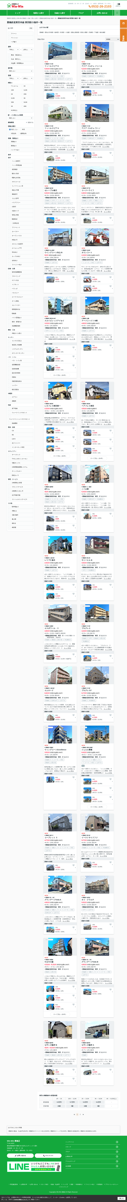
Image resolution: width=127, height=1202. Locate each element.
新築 (72, 1184)
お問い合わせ (102, 13)
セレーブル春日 (51, 190)
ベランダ (14, 288)
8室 (98, 1106)
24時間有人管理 (17, 482)
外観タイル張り (17, 333)
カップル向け (16, 256)
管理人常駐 (15, 215)
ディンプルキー (17, 471)
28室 (59, 1106)
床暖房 (14, 401)
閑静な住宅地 (16, 177)
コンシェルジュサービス (19, 499)
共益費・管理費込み (17, 63)
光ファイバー (16, 443)
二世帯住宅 (15, 223)
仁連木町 (52, 558)
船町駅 (57, 32)
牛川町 (51, 64)
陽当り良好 (15, 173)
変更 (31, 28)
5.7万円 (72, 1102)
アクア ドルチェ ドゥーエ (92, 66)
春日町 (51, 188)
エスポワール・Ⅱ (52, 628)
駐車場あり (15, 506)
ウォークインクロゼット (19, 412)
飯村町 (51, 1043)
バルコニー (15, 293)
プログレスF (87, 690)
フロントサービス (17, 487)
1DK (12, 90)
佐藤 (88, 318)
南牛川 (51, 835)
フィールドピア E (52, 66)
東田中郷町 (90, 747)
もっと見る (70, 87)
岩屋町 (51, 626)
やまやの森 (49, 962)
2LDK (13, 98)
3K (24, 98)
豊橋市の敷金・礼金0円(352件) (18, 1131)
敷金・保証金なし (16, 55)
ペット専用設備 (17, 165)
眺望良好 (14, 219)
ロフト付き (15, 280)
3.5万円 (59, 1102)
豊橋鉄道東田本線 (51, 73)
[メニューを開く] (117, 13)
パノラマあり (15, 150)
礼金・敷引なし (16, 59)
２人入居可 (15, 198)
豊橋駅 (41, 32)
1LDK (25, 90)
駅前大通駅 (84, 32)
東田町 (51, 403)
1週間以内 (23, 133)
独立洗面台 (15, 389)
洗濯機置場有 (16, 326)
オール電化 (15, 301)
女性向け (14, 260)
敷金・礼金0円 (55, 1184)
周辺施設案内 (14, 1184)
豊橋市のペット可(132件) (58, 1131)
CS (13, 430)
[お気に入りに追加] (73, 94)
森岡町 (51, 487)
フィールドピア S (52, 128)
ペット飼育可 (16, 161)
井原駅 (62, 32)
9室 (72, 1106)
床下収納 (14, 408)
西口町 (88, 558)
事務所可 (14, 194)
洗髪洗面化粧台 (17, 381)
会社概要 (68, 1166)
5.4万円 (85, 1102)
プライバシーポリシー (111, 1184)
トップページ (69, 1142)
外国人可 (14, 240)
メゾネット (15, 284)
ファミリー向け (17, 264)
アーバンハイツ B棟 (90, 321)
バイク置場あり (17, 317)
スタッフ (68, 1147)
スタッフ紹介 (44, 1184)
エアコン (14, 397)
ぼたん (47, 489)
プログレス (86, 628)
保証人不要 (15, 190)
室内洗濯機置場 (17, 272)
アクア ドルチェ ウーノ (91, 128)
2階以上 (14, 511)
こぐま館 (85, 489)
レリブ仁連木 (50, 560)
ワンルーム (14, 86)
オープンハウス (17, 235)
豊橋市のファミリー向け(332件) (39, 1131)
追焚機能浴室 (16, 364)
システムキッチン (17, 349)
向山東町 (52, 250)
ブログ (81, 13)
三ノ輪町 (89, 487)
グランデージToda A (53, 900)
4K (12, 106)
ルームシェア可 (17, 248)
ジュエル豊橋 (87, 750)
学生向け (14, 252)
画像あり (14, 141)
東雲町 (51, 959)
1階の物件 (15, 515)
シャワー (14, 385)
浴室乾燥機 (15, 369)
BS (13, 435)
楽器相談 (14, 169)
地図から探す (38, 13)
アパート (14, 33)
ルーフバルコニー (17, 297)
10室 (85, 1106)
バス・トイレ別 (17, 360)
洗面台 (14, 377)
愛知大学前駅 (49, 32)
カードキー (15, 231)
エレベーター (16, 305)
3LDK (25, 102)
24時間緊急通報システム (19, 467)
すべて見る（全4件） (60, 375)
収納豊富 (14, 423)
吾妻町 (51, 747)
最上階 (14, 519)
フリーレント (16, 227)
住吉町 (88, 250)
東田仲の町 (53, 318)
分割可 (14, 206)
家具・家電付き (17, 322)
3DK (12, 102)
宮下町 (88, 188)
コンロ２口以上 (17, 340)
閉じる (121, 1198)
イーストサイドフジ (90, 838)
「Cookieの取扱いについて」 (20, 1199)
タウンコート (87, 252)
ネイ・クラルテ (88, 900)
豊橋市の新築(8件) (73, 1131)
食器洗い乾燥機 (17, 345)
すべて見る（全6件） (60, 1014)
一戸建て (14, 42)
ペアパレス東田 (88, 406)
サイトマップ (64, 1187)
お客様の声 (68, 1156)
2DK (25, 94)
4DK (25, 106)
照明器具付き (16, 309)
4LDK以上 (14, 110)
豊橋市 (47, 64)
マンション (14, 37)
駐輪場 (14, 313)
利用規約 (99, 1184)
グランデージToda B (90, 962)
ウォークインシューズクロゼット (19, 419)
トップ (17, 13)
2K (12, 94)
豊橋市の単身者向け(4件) (88, 1131)
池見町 (88, 897)
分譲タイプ (15, 211)
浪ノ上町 (52, 897)
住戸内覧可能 (16, 495)
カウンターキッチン (18, 353)
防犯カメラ (15, 475)
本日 (23, 129)
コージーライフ (88, 190)
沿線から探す (59, 13)
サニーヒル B (87, 560)
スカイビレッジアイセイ (54, 321)
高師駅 (91, 32)
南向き (14, 523)
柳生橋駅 (102, 32)
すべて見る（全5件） (60, 456)
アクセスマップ (70, 1161)
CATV (13, 439)
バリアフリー (16, 202)
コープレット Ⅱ (51, 838)
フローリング (16, 276)
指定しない (14, 129)
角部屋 (14, 527)
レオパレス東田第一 (53, 406)
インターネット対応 (18, 447)
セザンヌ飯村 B (51, 1045)
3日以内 (13, 133)
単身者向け (79, 1184)
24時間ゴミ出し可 (17, 491)
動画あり (14, 145)
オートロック (16, 454)
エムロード (49, 690)
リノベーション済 (17, 186)
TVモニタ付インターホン (20, 459)
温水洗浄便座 (16, 373)
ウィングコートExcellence (55, 750)
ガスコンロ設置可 (17, 244)
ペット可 (65, 1184)
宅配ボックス (16, 463)
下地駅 (96, 32)
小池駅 (67, 32)
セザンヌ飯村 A (88, 1045)
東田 (59, 73)
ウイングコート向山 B (53, 252)
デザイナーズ (16, 182)
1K (24, 86)
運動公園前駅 (75, 32)
